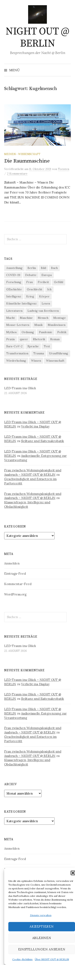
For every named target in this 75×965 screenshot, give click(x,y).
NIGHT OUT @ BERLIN (37, 37)
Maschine (26, 318)
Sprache (33, 346)
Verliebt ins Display (35, 426)
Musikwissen (56, 325)
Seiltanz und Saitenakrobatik (42, 441)
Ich (49, 289)
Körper (44, 296)
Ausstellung (14, 268)
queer (24, 339)
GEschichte (14, 289)
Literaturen (14, 311)
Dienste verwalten (40, 915)
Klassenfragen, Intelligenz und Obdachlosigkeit (27, 504)
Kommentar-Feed (17, 584)
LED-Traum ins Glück (20, 388)
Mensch (43, 318)
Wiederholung (16, 360)
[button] (73, 873)
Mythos (11, 332)
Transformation (17, 353)
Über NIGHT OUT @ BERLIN (52, 959)
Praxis (10, 339)
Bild (43, 268)
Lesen (46, 303)
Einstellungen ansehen (41, 949)
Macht (10, 318)
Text (47, 346)
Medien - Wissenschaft (22, 154)
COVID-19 (13, 275)
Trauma (38, 353)
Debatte (30, 275)
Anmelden (12, 563)
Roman (55, 339)
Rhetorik (39, 339)
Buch (54, 268)
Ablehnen (41, 938)
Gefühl (58, 282)
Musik (38, 325)
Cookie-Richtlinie (22, 959)
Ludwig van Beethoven (43, 311)
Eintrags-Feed (15, 574)
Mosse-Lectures (17, 325)
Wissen (36, 360)
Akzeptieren (42, 926)
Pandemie (45, 332)
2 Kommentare (17, 173)
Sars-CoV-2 (14, 346)
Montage (59, 318)
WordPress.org (15, 594)
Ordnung (28, 332)
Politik (61, 332)
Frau (29, 282)
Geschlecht (34, 289)
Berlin (32, 268)
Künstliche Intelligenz (21, 303)
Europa (46, 275)
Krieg (30, 296)
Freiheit (43, 282)
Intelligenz (13, 296)
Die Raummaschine (27, 161)
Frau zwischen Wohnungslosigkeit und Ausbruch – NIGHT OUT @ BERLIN (32, 472)
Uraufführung (58, 353)
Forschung (13, 282)
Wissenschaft (55, 360)
